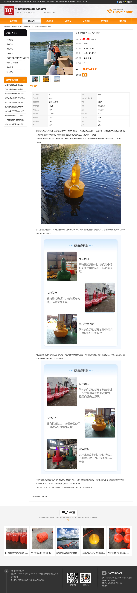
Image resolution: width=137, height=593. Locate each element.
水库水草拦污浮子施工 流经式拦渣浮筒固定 (15, 111)
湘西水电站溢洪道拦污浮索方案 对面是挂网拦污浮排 (15, 98)
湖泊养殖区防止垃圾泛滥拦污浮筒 (15, 85)
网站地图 (41, 580)
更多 (24, 80)
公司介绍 (68, 21)
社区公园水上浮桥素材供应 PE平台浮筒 (15, 124)
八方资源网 (21, 580)
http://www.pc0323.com (39, 496)
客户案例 (104, 21)
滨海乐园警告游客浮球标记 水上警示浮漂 (95, 553)
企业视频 (49, 21)
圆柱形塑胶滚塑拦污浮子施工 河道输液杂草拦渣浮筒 (15, 115)
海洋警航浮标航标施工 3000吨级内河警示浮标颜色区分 (15, 93)
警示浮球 (10, 67)
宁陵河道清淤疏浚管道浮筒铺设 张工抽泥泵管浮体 (21, 553)
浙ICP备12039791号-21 (32, 574)
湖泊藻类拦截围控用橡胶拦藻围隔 (15, 89)
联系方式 (122, 21)
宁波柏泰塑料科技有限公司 (47, 574)
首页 (13, 27)
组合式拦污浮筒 (12, 63)
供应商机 (31, 21)
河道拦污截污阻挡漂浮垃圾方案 (18, 58)
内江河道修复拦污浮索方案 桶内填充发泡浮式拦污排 (15, 102)
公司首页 (13, 21)
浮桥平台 (10, 53)
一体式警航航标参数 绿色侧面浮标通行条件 (15, 120)
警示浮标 (27, 27)
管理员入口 (34, 580)
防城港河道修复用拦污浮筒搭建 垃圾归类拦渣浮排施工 (15, 107)
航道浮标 (10, 49)
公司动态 (86, 21)
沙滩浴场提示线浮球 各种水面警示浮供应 (70, 553)
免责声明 (28, 580)
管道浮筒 (10, 44)
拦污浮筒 (10, 40)
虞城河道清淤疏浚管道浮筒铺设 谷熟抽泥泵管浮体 (47, 553)
